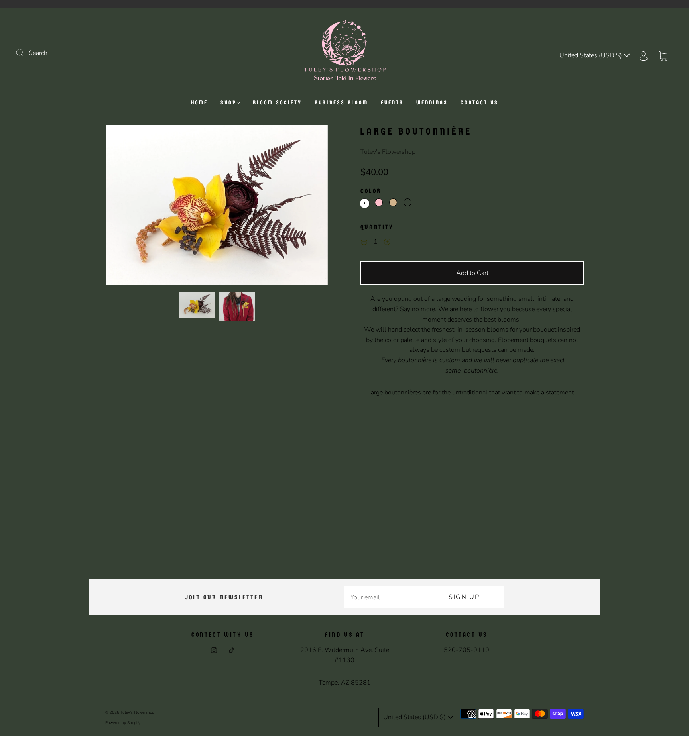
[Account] (643, 55)
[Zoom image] (216, 207)
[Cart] (663, 55)
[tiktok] (231, 650)
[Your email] (384, 597)
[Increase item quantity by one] (387, 243)
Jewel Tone (407, 202)
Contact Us (479, 102)
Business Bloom (341, 102)
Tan (393, 202)
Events (392, 102)
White (365, 203)
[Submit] (24, 52)
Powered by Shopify (122, 723)
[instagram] (213, 650)
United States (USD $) (591, 55)
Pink (379, 202)
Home (199, 102)
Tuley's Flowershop (387, 151)
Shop (228, 102)
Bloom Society (277, 102)
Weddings (432, 102)
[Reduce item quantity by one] (364, 243)
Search (38, 53)
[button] (128, 207)
